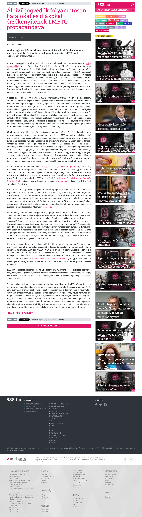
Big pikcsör (31, 411)
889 (52, 428)
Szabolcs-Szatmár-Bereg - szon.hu (21, 503)
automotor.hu (45, 511)
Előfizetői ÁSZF (106, 448)
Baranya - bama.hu (15, 476)
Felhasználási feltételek (77, 448)
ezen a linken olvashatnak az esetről (50, 258)
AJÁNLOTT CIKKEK (104, 36)
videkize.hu (77, 483)
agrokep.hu (45, 498)
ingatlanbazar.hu (111, 474)
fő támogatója (64, 181)
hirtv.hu (43, 480)
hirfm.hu (108, 498)
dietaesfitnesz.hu (79, 479)
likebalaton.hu (78, 472)
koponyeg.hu (109, 478)
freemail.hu (109, 476)
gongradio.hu (110, 496)
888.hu (10, 448)
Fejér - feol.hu (14, 487)
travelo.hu (76, 476)
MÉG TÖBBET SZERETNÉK (49, 326)
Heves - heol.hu (14, 493)
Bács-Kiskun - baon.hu (17, 474)
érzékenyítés (39, 3)
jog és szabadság (51, 3)
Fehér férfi (12, 3)
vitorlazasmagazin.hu (80, 481)
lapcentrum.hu (110, 484)
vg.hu (43, 494)
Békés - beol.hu (14, 478)
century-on (56, 433)
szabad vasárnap (58, 435)
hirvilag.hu (76, 487)
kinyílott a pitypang (59, 414)
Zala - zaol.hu (14, 511)
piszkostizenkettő (34, 404)
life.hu (75, 504)
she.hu (75, 506)
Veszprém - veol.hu (15, 509)
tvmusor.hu (77, 485)
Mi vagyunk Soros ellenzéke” (113, 10)
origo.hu (44, 482)
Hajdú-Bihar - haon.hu (16, 491)
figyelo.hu (44, 496)
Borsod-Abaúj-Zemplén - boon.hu (20, 480)
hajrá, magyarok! (58, 406)
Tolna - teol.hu (14, 505)
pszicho (54, 411)
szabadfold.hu (46, 478)
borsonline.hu (78, 498)
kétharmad (31, 406)
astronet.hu (45, 509)
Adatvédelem (62, 448)
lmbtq (61, 3)
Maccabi (54, 443)
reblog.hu (108, 482)
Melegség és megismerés (53, 166)
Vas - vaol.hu (13, 507)
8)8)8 (52, 431)
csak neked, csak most (60, 404)
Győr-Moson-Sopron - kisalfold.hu (21, 489)
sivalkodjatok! (57, 423)
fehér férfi (55, 409)
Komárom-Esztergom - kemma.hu (21, 497)
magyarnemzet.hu (47, 476)
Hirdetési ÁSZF (93, 448)
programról (70, 166)
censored (55, 421)
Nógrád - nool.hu (15, 499)
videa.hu (108, 480)
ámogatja (47, 207)
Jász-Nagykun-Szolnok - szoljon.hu (21, 495)
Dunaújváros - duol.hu (16, 484)
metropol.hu (77, 502)
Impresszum (50, 448)
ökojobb (54, 440)
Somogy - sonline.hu (16, 501)
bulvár (54, 438)
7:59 (52, 426)
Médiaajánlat (130, 448)
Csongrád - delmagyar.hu (18, 482)
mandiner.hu (45, 474)
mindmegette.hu (79, 474)
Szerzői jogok (119, 448)
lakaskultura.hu (78, 470)
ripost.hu (76, 500)
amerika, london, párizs (36, 409)
